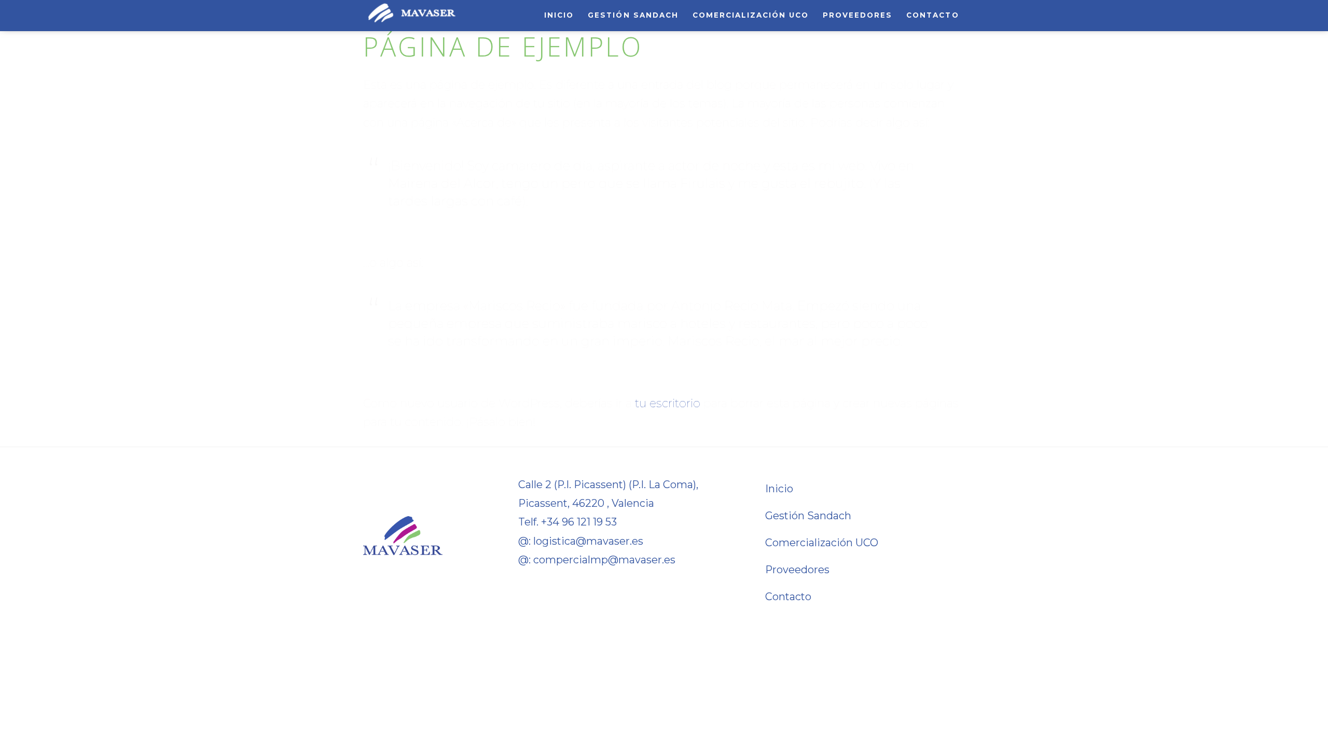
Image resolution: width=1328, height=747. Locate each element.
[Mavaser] (412, 18)
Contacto (932, 15)
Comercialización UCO (751, 15)
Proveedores (857, 15)
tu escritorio (667, 403)
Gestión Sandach (633, 15)
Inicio (559, 15)
